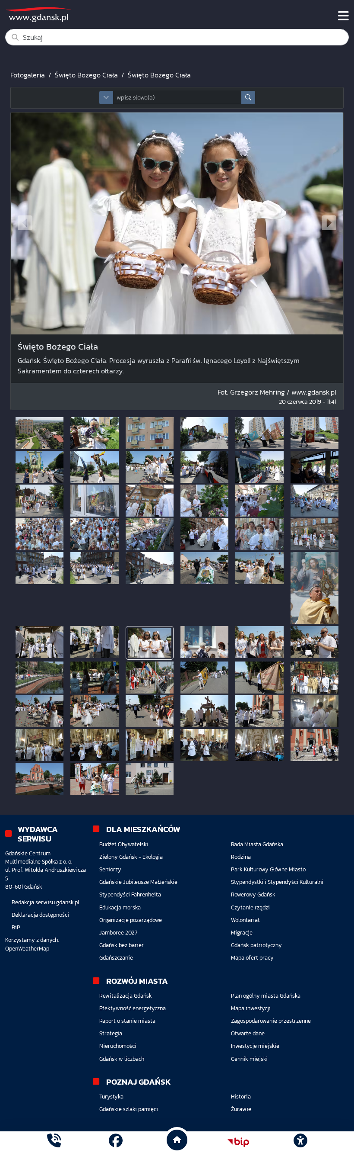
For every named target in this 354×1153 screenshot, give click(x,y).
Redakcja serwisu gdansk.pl (45, 902)
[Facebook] (116, 1142)
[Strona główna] (54, 1142)
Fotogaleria (27, 75)
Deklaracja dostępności (40, 915)
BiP (16, 927)
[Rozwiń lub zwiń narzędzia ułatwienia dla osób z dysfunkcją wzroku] (300, 1142)
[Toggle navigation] (343, 16)
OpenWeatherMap (27, 948)
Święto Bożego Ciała (86, 75)
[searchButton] (248, 97)
